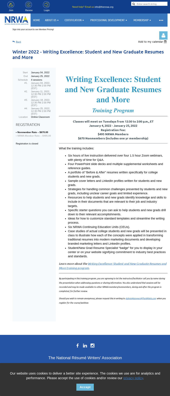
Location (23, 117)
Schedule (23, 79)
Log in (163, 35)
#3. (26, 100)
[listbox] (153, 42)
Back (18, 41)
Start (25, 72)
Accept (85, 387)
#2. (26, 91)
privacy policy (133, 378)
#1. (26, 83)
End (26, 76)
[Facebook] (77, 345)
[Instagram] (92, 345)
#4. (26, 108)
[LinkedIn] (85, 345)
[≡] (161, 20)
